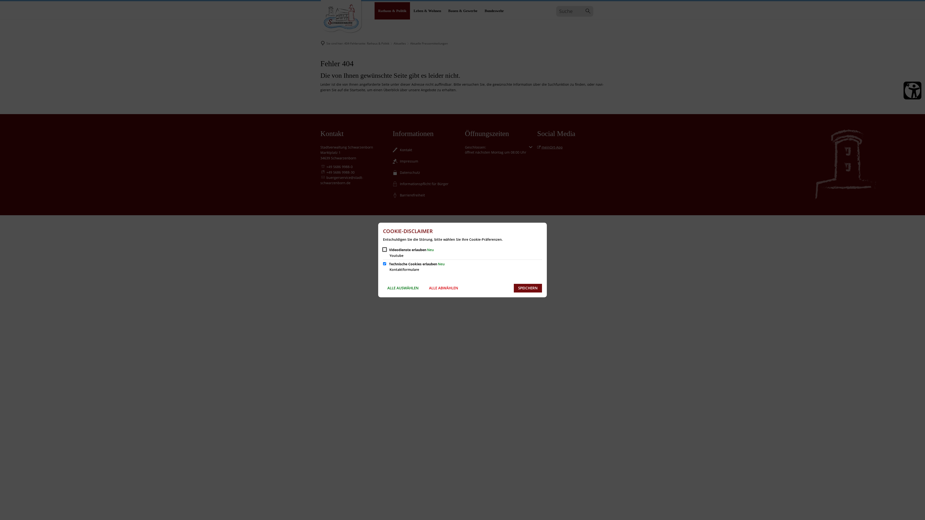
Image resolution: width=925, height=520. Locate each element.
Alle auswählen (403, 288)
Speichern (528, 288)
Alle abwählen (443, 288)
